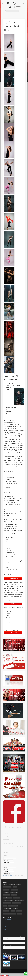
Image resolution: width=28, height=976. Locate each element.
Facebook (12, 14)
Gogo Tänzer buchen (8, 897)
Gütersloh (5, 926)
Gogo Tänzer (14, 895)
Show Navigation (22, 12)
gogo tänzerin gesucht (19, 900)
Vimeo (15, 14)
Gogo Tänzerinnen (17, 903)
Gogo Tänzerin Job (7, 903)
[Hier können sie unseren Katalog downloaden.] (14, 668)
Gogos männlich (14, 892)
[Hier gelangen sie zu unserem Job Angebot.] (14, 771)
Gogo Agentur (6, 889)
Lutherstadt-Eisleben (7, 919)
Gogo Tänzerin (17, 897)
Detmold (4, 929)
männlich (15, 908)
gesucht (15, 887)
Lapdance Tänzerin (7, 908)
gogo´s (5, 905)
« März (4, 951)
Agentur (5, 884)
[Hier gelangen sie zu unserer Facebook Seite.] (14, 822)
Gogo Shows (6, 892)
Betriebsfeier (12, 884)
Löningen (5, 921)
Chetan (9, 973)
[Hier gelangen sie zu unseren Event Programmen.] (14, 701)
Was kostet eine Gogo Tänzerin (9, 913)
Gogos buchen (14, 889)
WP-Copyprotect (14, 973)
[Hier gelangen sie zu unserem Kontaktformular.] (14, 734)
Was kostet (20, 911)
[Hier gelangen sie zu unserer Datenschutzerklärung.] (14, 686)
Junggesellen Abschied (13, 905)
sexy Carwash (6, 911)
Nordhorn (5, 924)
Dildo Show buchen (7, 887)
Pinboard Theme (11, 971)
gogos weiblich (6, 895)
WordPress (18, 971)
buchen (19, 884)
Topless (13, 911)
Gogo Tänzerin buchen (8, 900)
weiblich (19, 913)
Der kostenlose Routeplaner (8, 875)
